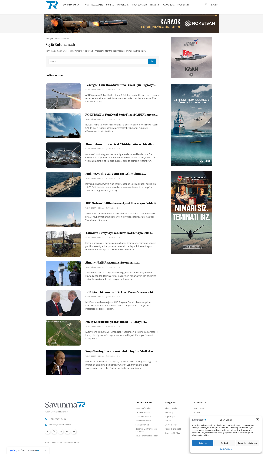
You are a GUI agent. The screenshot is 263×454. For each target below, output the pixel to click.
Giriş (215, 4)
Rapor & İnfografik (173, 429)
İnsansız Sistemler (143, 420)
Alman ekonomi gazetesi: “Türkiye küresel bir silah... (121, 144)
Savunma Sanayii (71, 5)
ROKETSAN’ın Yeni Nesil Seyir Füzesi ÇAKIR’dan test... (121, 114)
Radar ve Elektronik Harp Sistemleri (146, 430)
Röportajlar (170, 416)
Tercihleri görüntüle (247, 443)
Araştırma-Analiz (94, 5)
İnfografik (123, 5)
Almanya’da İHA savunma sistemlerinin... (113, 262)
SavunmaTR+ (184, 5)
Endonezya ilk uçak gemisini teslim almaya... (115, 174)
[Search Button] (152, 61)
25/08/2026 (111, 356)
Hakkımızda (199, 408)
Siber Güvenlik (139, 5)
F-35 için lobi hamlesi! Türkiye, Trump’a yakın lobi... (120, 292)
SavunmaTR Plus (172, 433)
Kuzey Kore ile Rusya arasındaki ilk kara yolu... (116, 322)
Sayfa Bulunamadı (62, 38)
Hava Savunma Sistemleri (146, 435)
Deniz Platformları (143, 416)
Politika (168, 420)
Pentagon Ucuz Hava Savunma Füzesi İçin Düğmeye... (120, 85)
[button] (257, 419)
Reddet (224, 443)
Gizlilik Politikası (226, 449)
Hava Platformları (143, 408)
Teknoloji (155, 5)
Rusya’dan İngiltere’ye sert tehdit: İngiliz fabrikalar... (120, 351)
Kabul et (203, 443)
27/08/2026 (111, 119)
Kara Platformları (143, 412)
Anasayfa (49, 38)
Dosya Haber (170, 424)
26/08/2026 (111, 297)
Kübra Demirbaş (97, 90)
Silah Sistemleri (142, 424)
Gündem (110, 5)
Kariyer (197, 412)
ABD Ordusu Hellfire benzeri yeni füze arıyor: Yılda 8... (121, 203)
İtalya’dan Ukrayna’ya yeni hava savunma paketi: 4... (119, 233)
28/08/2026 (111, 90)
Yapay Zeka (169, 5)
